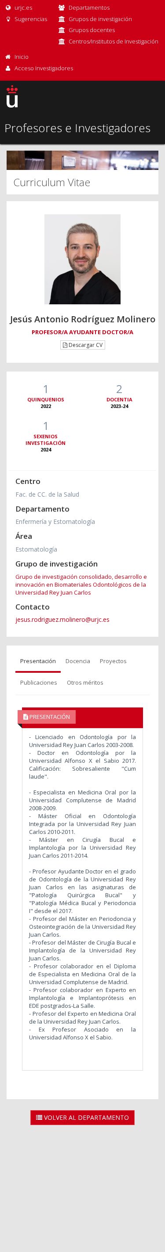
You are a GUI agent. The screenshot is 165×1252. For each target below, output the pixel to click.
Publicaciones (38, 682)
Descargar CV (85, 345)
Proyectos (113, 661)
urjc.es (22, 7)
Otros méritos (85, 682)
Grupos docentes (92, 30)
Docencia (78, 661)
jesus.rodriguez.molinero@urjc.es (62, 619)
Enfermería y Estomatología (55, 521)
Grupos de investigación (100, 19)
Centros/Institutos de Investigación (113, 41)
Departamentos (89, 7)
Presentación (38, 661)
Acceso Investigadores (44, 68)
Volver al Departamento (85, 1117)
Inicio (22, 57)
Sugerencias (30, 19)
